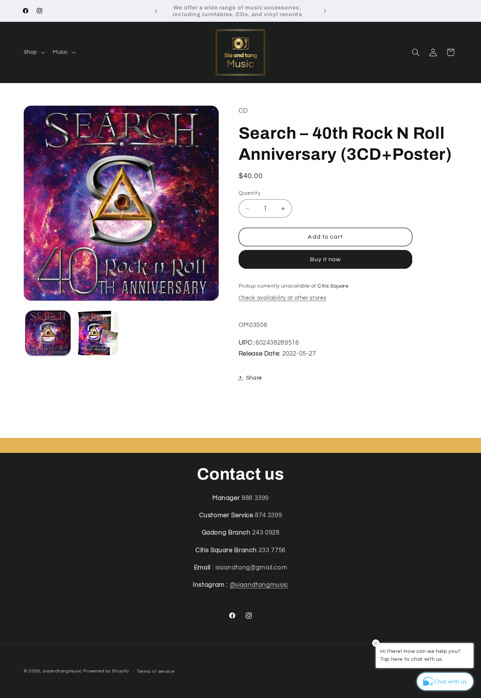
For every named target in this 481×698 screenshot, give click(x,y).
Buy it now (325, 259)
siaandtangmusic (62, 671)
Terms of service (156, 671)
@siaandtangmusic (259, 585)
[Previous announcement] (156, 10)
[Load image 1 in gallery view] (48, 333)
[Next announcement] (325, 10)
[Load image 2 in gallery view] (96, 333)
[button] (33, 52)
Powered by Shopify (106, 671)
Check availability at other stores (282, 298)
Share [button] (254, 378)
